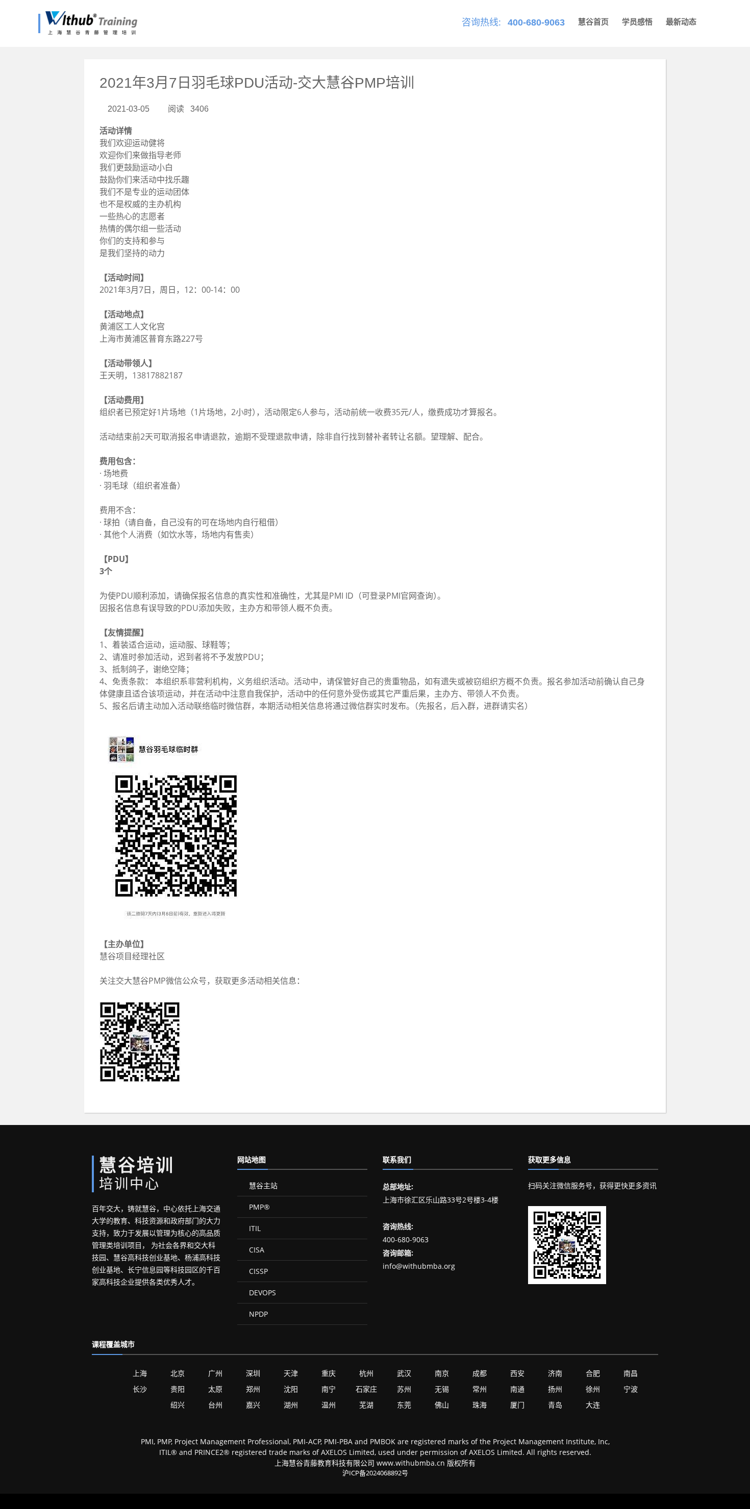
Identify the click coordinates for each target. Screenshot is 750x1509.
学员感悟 (637, 21)
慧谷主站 (262, 1185)
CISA (255, 1250)
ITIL (254, 1228)
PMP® (258, 1207)
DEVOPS (261, 1292)
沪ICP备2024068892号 (375, 1472)
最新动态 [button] (681, 21)
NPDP (257, 1314)
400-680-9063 (536, 22)
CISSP (257, 1271)
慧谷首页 (593, 21)
